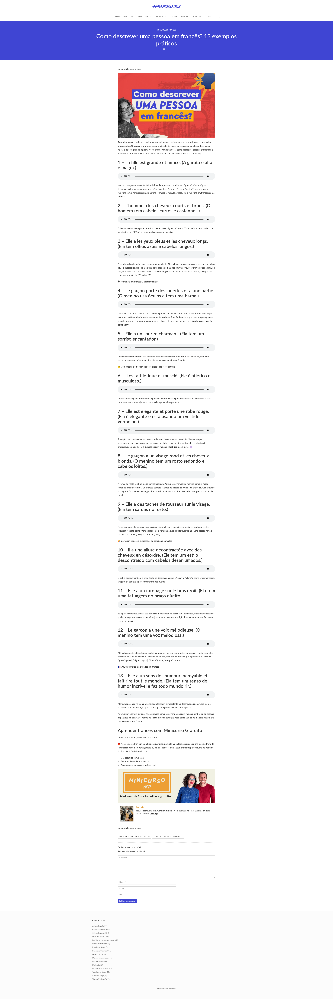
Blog (195, 17)
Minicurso (161, 17)
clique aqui (154, 814)
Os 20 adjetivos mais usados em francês (140, 667)
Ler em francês (97, 954)
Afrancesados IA (180, 17)
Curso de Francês (121, 17)
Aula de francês (98, 926)
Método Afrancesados (100, 958)
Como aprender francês (101, 930)
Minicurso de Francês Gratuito (148, 744)
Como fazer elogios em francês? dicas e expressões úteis (147, 367)
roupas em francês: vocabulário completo (169, 447)
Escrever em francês (100, 944)
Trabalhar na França (99, 972)
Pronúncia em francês (100, 969)
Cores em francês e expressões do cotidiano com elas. (146, 541)
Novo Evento (144, 17)
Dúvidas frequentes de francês (103, 940)
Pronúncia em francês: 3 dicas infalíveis (139, 282)
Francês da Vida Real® (100, 951)
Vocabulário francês (166, 30)
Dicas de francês (98, 937)
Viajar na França (98, 976)
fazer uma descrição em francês (168, 836)
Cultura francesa (98, 933)
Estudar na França (98, 947)
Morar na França (98, 962)
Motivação (96, 965)
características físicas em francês (134, 836)
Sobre (209, 17)
